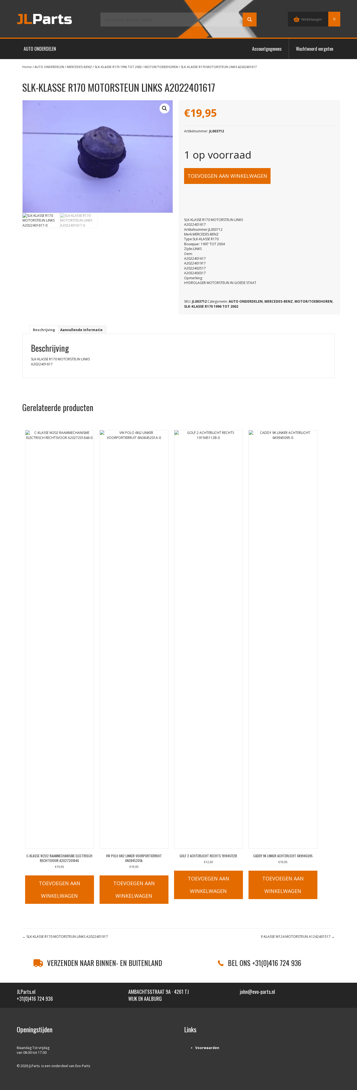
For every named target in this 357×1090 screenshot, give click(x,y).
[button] (165, 108)
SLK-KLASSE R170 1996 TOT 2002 (118, 67)
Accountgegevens (267, 48)
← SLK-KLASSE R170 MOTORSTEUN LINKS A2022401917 (65, 936)
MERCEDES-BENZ (79, 67)
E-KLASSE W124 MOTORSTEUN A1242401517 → (298, 936)
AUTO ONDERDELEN (40, 48)
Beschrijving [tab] (44, 329)
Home (27, 67)
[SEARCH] (250, 19)
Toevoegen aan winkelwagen (227, 176)
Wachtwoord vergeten (314, 48)
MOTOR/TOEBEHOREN (161, 67)
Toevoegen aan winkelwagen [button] (59, 889)
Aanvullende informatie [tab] (81, 329)
